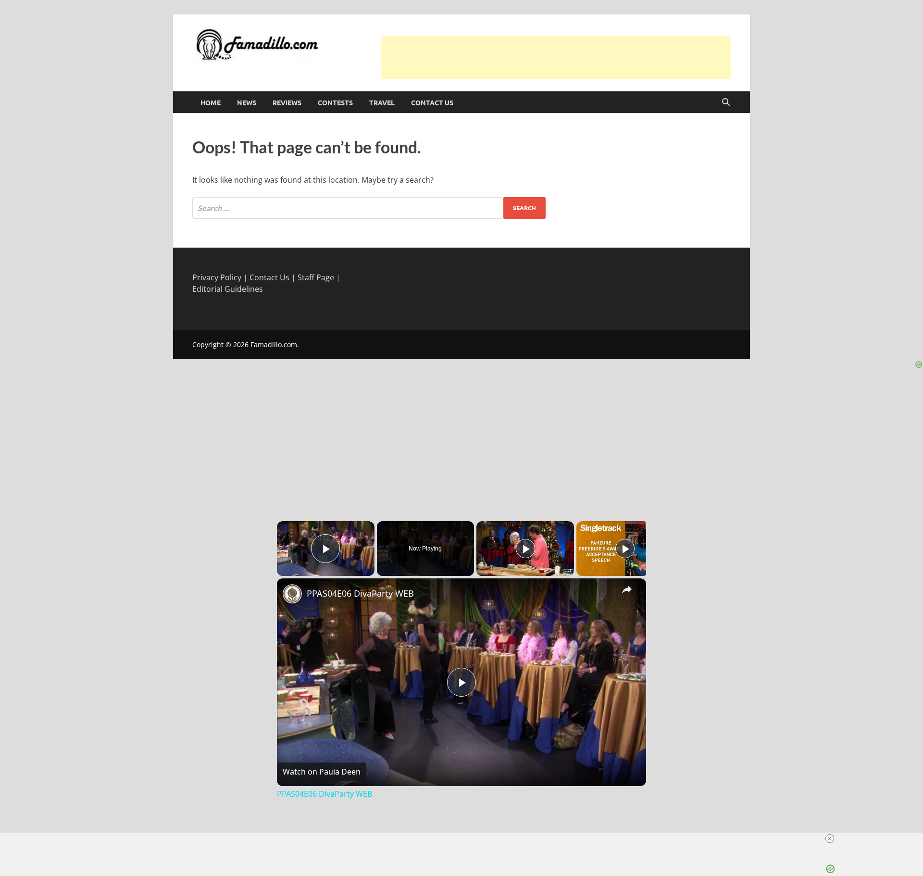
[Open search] (726, 102)
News (246, 102)
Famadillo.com (273, 344)
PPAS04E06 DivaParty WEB (360, 593)
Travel (382, 102)
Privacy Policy (216, 277)
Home (210, 102)
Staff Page (316, 277)
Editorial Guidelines (227, 289)
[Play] (525, 548)
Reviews (287, 102)
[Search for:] (369, 208)
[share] (627, 589)
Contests (335, 102)
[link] (292, 593)
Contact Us (432, 102)
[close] (465, 838)
